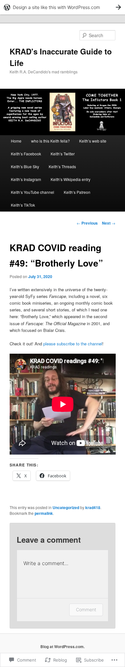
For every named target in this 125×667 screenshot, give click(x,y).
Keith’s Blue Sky (25, 166)
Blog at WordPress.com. (62, 646)
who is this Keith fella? (50, 141)
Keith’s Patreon (77, 192)
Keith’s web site (92, 141)
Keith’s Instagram (26, 179)
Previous (87, 223)
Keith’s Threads (62, 166)
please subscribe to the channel (72, 344)
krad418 (92, 507)
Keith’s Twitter (63, 153)
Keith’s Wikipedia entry (70, 179)
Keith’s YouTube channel (32, 192)
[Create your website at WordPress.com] (62, 7)
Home (16, 141)
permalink (44, 513)
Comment (86, 609)
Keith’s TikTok (23, 205)
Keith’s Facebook (26, 153)
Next (108, 223)
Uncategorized (66, 507)
